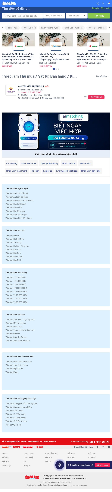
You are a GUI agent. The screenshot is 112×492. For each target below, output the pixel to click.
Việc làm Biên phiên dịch (16, 214)
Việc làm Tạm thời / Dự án (16, 365)
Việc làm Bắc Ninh (13, 260)
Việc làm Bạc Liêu (13, 249)
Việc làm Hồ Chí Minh (14, 239)
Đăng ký (95, 8)
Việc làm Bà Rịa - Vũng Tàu (17, 246)
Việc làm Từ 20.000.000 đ (16, 295)
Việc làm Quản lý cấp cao (16, 337)
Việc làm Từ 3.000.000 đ (15, 277)
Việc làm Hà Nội (12, 235)
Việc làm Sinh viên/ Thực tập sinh (20, 319)
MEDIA (4, 453)
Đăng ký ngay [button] (102, 465)
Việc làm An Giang (13, 242)
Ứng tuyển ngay (96, 97)
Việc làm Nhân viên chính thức (18, 361)
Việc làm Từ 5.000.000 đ (15, 281)
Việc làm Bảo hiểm (13, 207)
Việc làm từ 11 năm (13, 424)
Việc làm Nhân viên (13, 326)
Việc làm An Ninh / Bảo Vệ (16, 193)
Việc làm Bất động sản (15, 211)
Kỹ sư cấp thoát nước (66, 170)
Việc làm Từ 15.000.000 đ (16, 291)
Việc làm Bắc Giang (13, 256)
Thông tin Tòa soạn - (48, 482)
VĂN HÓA (48, 457)
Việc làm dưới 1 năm (14, 410)
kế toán (35, 170)
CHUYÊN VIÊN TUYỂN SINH (33, 86)
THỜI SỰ (5, 457)
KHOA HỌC (71, 457)
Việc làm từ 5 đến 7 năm (15, 417)
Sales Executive (28, 163)
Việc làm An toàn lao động (16, 197)
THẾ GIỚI (5, 461)
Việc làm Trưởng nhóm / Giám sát (19, 330)
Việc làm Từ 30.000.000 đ (16, 298)
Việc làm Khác (11, 372)
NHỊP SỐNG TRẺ (51, 453)
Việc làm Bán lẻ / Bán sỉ (15, 204)
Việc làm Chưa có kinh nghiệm (18, 407)
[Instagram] (103, 447)
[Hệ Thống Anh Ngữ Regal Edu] (11, 90)
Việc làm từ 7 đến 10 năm (16, 421)
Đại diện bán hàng (49, 163)
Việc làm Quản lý (12, 333)
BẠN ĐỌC (92, 457)
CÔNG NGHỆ (28, 457)
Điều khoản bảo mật (49, 485)
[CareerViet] (98, 441)
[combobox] (22, 16)
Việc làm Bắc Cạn (13, 253)
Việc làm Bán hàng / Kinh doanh (19, 200)
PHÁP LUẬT (6, 465)
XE (25, 461)
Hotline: (78, 485)
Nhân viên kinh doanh (16, 170)
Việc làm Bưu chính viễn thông (18, 218)
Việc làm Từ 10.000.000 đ (16, 288)
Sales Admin (85, 163)
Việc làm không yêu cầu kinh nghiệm (21, 403)
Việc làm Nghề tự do (14, 368)
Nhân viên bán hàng (91, 170)
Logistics (47, 170)
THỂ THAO (71, 453)
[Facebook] (97, 447)
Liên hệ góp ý (63, 485)
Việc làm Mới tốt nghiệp (15, 323)
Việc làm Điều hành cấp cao (17, 340)
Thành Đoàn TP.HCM (64, 482)
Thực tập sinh (68, 163)
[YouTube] (109, 447)
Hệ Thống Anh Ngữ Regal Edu (30, 90)
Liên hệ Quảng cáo (33, 485)
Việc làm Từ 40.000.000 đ (16, 302)
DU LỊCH (27, 465)
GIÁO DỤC (92, 453)
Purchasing (11, 163)
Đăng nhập (105, 8)
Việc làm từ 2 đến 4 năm (15, 414)
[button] (103, 3)
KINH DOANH (28, 453)
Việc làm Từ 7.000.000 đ (15, 284)
